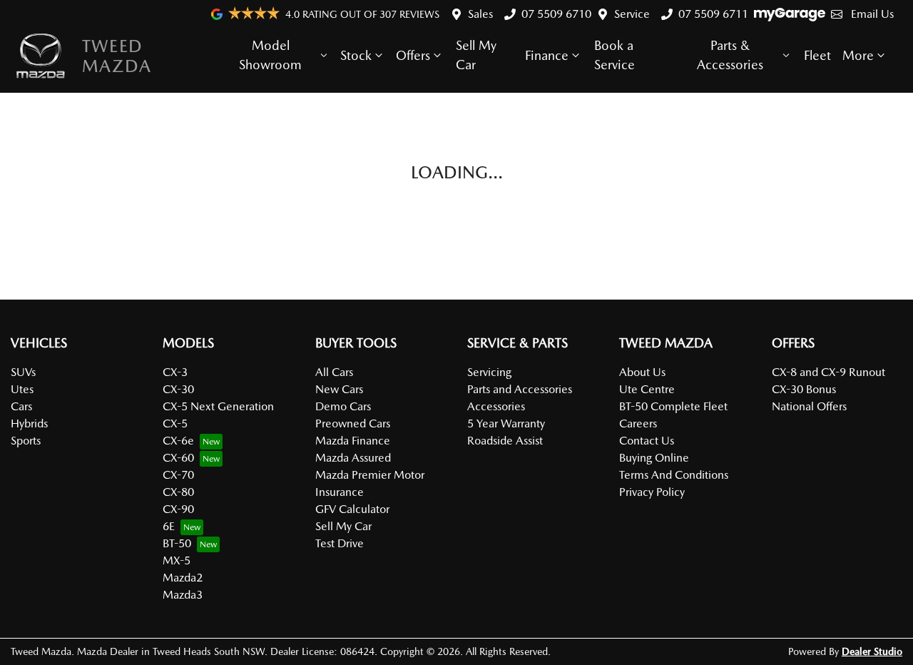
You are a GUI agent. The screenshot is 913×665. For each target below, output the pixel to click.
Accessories (496, 406)
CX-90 (178, 509)
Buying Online (654, 458)
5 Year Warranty (506, 423)
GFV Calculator (352, 509)
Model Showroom (270, 55)
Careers (638, 423)
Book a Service (614, 55)
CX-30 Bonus (804, 389)
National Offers (809, 406)
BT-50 (177, 543)
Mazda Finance (352, 440)
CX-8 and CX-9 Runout (828, 372)
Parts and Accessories (519, 389)
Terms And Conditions (673, 475)
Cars (21, 406)
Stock (356, 55)
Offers (413, 55)
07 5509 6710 (556, 14)
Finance (546, 55)
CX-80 (178, 492)
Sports (26, 440)
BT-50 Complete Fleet (673, 406)
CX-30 (178, 389)
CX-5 (175, 423)
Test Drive (339, 543)
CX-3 (175, 372)
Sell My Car (476, 55)
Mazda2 (183, 577)
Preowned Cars (352, 423)
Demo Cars (343, 406)
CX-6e (178, 440)
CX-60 (178, 458)
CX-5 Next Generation (218, 406)
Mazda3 (183, 594)
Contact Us (646, 440)
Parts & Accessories (730, 55)
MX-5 (176, 560)
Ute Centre (647, 389)
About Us (642, 372)
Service (632, 14)
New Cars (339, 389)
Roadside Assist (505, 440)
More (858, 55)
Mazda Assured (353, 458)
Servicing (489, 372)
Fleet (817, 55)
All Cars (334, 372)
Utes (22, 389)
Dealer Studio (872, 651)
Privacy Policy (652, 492)
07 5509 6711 (713, 14)
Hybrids (29, 423)
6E (169, 526)
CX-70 (178, 475)
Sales (480, 14)
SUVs (23, 372)
